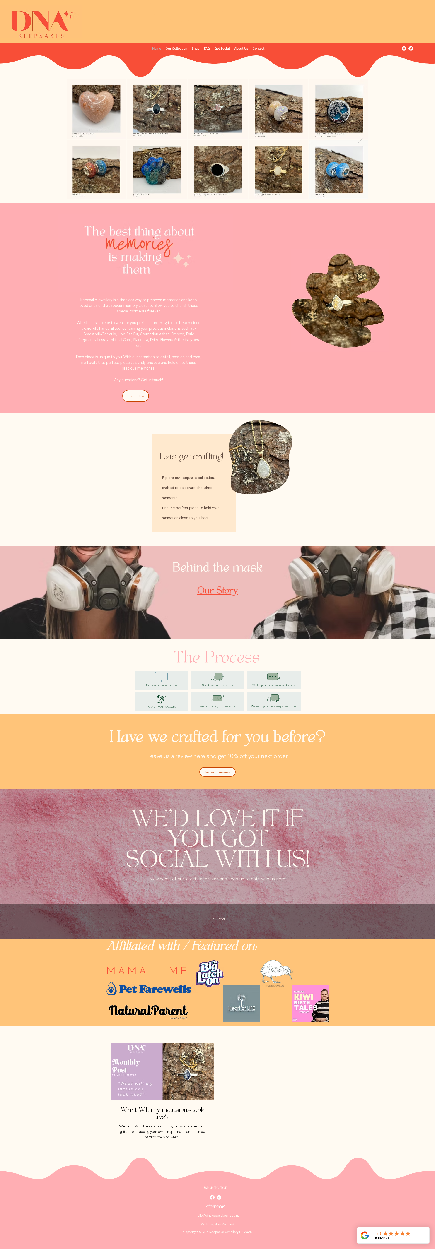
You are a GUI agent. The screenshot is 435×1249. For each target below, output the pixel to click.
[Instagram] (404, 48)
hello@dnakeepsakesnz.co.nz (217, 1215)
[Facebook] (410, 48)
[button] (176, 48)
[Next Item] (360, 138)
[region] (217, 477)
